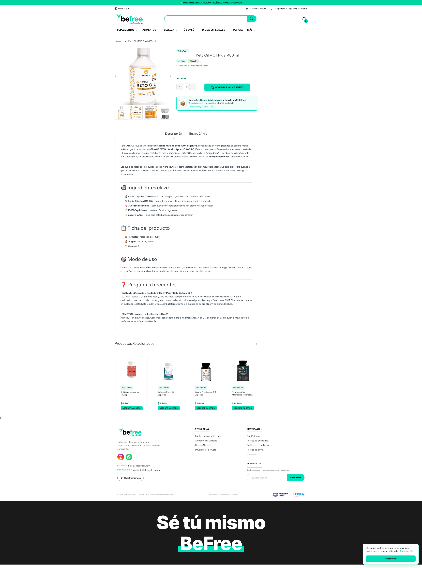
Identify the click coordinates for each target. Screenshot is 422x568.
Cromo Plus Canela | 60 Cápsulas (205, 393)
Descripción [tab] (173, 133)
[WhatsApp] (129, 457)
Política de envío (255, 449)
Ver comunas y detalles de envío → (203, 107)
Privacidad (212, 495)
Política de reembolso (258, 445)
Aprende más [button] (406, 551)
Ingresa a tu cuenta (297, 8)
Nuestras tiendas (132, 478)
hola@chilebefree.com (139, 465)
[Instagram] (120, 457)
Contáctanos (253, 436)
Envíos (235, 495)
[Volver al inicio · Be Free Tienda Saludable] (129, 18)
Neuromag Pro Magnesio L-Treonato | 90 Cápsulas (242, 393)
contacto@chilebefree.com (146, 470)
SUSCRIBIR (295, 477)
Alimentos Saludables (206, 440)
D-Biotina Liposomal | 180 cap (130, 393)
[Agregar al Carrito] (132, 408)
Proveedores (252, 454)
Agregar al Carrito (229, 87)
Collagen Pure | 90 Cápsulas (166, 393)
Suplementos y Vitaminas (208, 436)
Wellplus (183, 51)
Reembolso (224, 495)
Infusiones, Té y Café (205, 449)
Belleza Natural (203, 445)
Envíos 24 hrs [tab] (198, 133)
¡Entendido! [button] (391, 558)
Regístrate (280, 8)
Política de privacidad (257, 440)
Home (118, 41)
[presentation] (253, 343)
